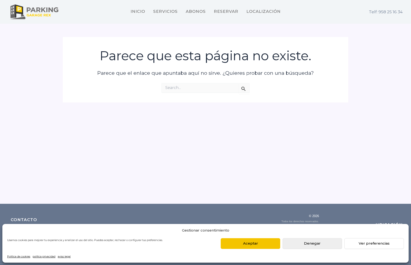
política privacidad (44, 256)
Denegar (312, 243)
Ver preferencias (374, 243)
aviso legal (64, 256)
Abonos (196, 11)
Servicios (165, 11)
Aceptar (250, 243)
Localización (263, 11)
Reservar (226, 11)
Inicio (138, 11)
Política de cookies (18, 256)
